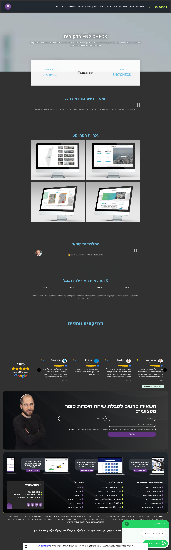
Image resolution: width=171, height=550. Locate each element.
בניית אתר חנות (120, 7)
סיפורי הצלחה (70, 7)
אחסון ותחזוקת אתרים (87, 7)
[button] (165, 370)
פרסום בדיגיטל (105, 7)
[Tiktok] (28, 505)
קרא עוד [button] (64, 380)
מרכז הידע (58, 7)
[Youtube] (36, 505)
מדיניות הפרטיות (76, 430)
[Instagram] (32, 505)
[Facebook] (40, 505)
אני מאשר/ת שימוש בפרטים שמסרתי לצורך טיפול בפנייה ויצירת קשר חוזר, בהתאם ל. (111, 430)
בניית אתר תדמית (136, 7)
